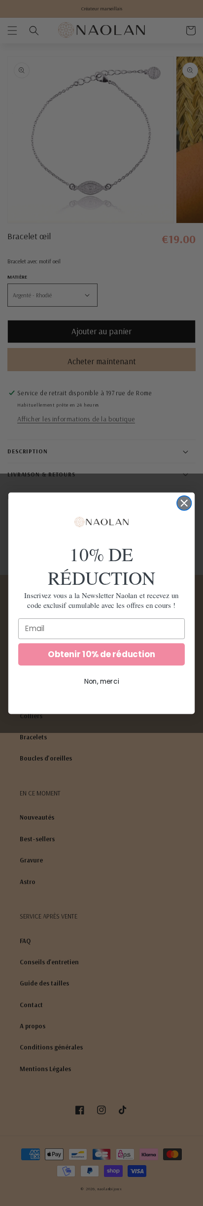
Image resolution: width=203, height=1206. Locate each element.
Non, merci (101, 681)
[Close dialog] (184, 503)
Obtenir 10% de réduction (101, 654)
